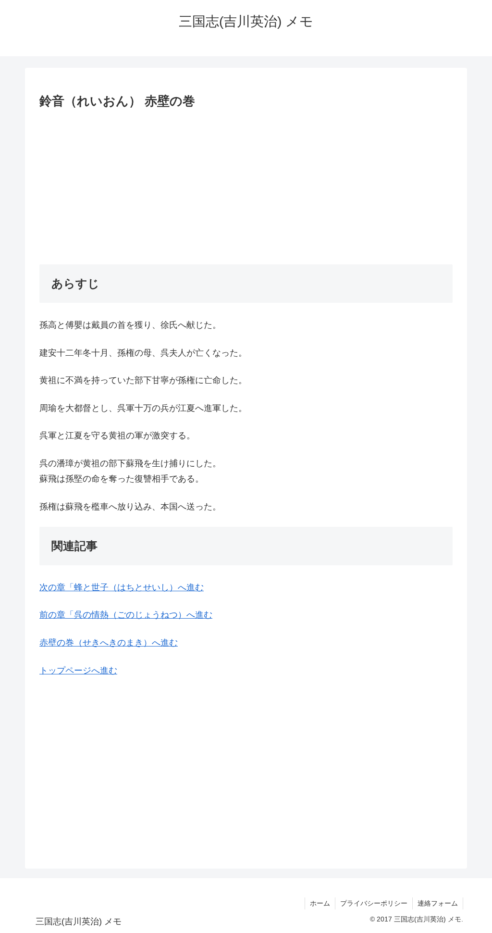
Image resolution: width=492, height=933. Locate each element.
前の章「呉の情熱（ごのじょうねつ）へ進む (125, 615)
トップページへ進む (78, 670)
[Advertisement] (246, 185)
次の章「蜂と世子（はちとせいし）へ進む (121, 587)
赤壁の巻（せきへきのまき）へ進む (108, 642)
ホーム (320, 903)
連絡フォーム (438, 903)
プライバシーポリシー (373, 903)
